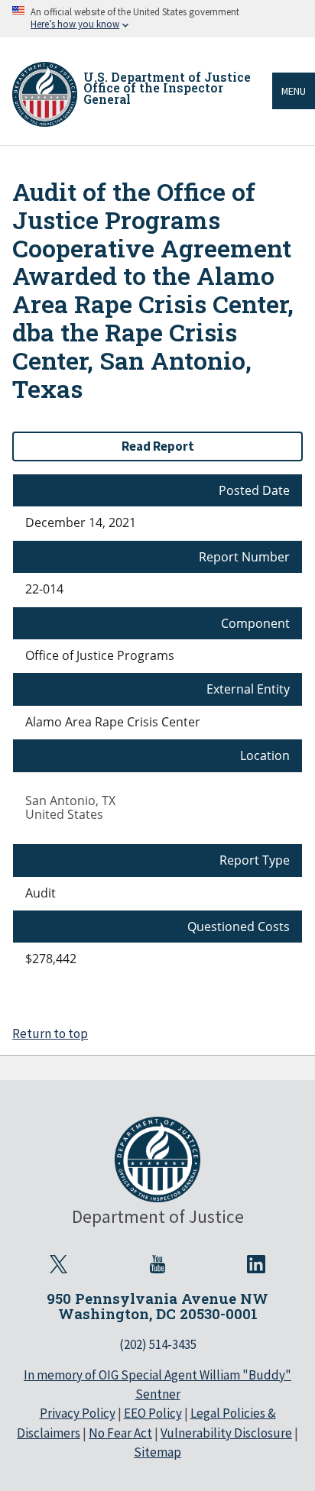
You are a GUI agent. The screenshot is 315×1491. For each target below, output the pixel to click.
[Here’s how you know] (157, 18)
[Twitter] (59, 1264)
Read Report (158, 446)
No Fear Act (120, 1433)
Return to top (50, 1033)
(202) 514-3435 (157, 1344)
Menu (293, 91)
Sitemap (157, 1452)
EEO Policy (153, 1413)
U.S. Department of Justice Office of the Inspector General (167, 88)
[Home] (44, 94)
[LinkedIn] (256, 1264)
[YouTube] (157, 1264)
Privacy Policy (77, 1413)
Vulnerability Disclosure (226, 1433)
